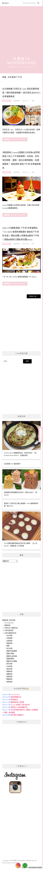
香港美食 (9, 682)
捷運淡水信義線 (11, 661)
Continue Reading (18, 139)
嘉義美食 (9, 643)
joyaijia (17, 100)
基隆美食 (7, 625)
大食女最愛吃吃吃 (10, 633)
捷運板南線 (6, 100)
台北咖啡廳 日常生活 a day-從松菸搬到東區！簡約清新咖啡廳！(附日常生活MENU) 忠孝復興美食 (21, 93)
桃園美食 (9, 671)
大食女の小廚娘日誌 (11, 628)
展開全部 (5, 620)
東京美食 (9, 669)
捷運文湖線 (10, 653)
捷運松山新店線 (11, 656)
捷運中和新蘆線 (11, 651)
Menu (6, 3)
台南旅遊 (9, 638)
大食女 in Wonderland (21, 61)
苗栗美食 (9, 676)
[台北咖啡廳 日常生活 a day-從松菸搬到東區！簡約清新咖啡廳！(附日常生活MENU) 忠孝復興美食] (21, 115)
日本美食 (9, 666)
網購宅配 (9, 674)
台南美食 (9, 641)
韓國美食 (9, 679)
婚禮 (7, 646)
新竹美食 (9, 664)
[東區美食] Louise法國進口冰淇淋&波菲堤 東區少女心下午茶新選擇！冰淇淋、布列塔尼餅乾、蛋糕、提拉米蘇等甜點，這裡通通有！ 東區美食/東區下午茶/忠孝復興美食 (21, 160)
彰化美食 (9, 648)
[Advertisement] (21, 34)
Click (40, 434)
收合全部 (12, 620)
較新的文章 (32, 296)
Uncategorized (8, 623)
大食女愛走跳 (8, 630)
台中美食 (9, 635)
